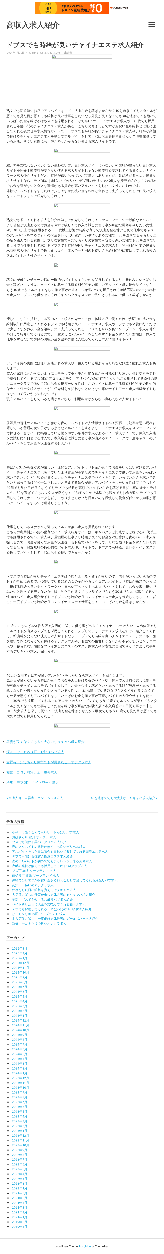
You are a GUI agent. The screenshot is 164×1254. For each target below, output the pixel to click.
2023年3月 (19, 1121)
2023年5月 (19, 1111)
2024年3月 (19, 1063)
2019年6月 (19, 1222)
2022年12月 (20, 1135)
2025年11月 (20, 967)
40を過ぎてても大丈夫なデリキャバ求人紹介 (123, 798)
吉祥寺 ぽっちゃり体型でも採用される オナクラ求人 (48, 762)
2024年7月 (19, 1044)
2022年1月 (19, 1188)
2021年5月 (19, 1198)
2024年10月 (20, 1030)
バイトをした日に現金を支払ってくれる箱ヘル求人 (49, 904)
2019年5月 (19, 1226)
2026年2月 (19, 953)
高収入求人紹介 (33, 24)
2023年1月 (19, 1130)
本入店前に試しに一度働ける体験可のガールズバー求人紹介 (55, 918)
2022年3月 (19, 1178)
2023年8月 (19, 1097)
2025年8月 (19, 982)
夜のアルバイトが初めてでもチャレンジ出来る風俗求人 (52, 861)
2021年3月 (19, 1207)
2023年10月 (20, 1087)
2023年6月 (19, 1106)
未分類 (68, 52)
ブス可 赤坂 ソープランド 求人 (34, 870)
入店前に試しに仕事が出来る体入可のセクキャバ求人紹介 (53, 894)
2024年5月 (19, 1054)
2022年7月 (19, 1159)
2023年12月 (20, 1078)
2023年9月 (19, 1092)
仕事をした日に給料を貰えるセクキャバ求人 (44, 890)
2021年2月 (19, 1212)
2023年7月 (19, 1102)
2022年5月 (19, 1169)
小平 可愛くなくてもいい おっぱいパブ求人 (45, 832)
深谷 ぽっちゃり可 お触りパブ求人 (35, 752)
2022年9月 (19, 1150)
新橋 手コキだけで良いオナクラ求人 (39, 923)
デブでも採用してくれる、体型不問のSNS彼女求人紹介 (52, 909)
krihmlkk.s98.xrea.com (44, 52)
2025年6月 (19, 991)
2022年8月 (19, 1154)
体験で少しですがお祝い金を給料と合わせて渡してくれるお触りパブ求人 (65, 880)
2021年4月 (19, 1202)
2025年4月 (19, 1001)
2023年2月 (19, 1126)
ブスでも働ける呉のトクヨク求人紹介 (39, 842)
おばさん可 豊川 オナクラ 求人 (34, 837)
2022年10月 (20, 1145)
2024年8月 (19, 1039)
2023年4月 (19, 1116)
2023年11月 (20, 1083)
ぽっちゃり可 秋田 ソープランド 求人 (39, 914)
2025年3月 (19, 1006)
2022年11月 (20, 1140)
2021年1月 (19, 1217)
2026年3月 (19, 948)
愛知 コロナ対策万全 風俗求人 (31, 772)
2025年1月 (19, 1015)
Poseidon (85, 1246)
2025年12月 (20, 963)
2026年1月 (19, 958)
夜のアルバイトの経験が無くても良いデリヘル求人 (49, 846)
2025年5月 (19, 996)
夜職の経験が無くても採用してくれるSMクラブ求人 (49, 866)
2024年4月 (19, 1059)
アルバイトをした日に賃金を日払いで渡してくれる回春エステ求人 (60, 851)
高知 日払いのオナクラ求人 (33, 885)
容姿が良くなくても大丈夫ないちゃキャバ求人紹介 (45, 741)
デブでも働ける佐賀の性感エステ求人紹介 (42, 856)
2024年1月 (19, 1073)
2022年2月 (19, 1183)
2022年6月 (19, 1164)
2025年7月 (19, 987)
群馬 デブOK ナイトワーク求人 (32, 782)
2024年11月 (20, 1025)
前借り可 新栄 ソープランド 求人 (35, 875)
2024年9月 (19, 1035)
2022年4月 (19, 1174)
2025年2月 (19, 1011)
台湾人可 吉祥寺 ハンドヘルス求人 (35, 798)
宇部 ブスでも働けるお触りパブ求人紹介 (42, 899)
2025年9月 (19, 977)
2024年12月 (20, 1020)
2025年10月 (20, 972)
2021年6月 (19, 1193)
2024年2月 (19, 1068)
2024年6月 (19, 1049)
